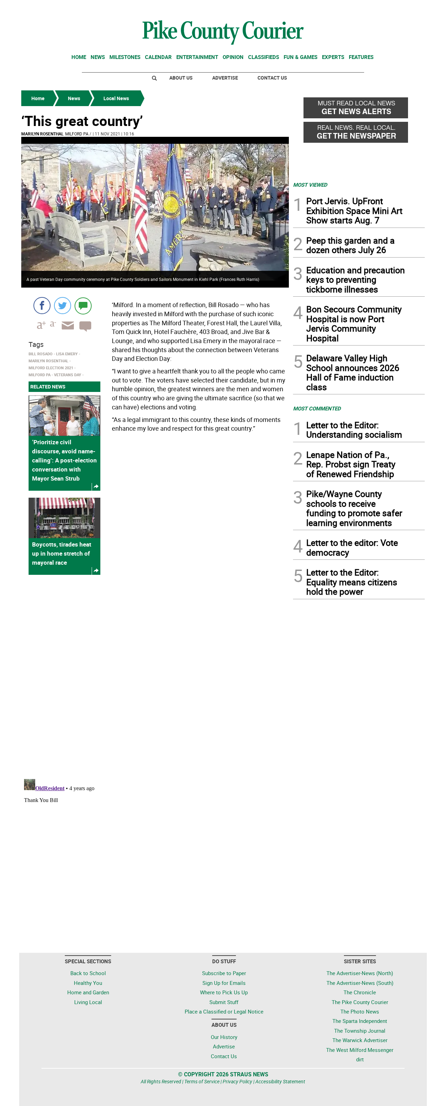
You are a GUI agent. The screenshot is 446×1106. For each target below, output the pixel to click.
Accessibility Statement (280, 1081)
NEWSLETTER (368, 8)
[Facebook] (42, 305)
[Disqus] (155, 676)
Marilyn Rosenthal (42, 133)
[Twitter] (62, 305)
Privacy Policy (237, 1081)
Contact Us (272, 77)
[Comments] (83, 305)
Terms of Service (202, 1081)
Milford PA (77, 133)
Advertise (225, 77)
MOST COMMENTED (317, 408)
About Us (181, 77)
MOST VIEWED (310, 184)
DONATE (408, 8)
